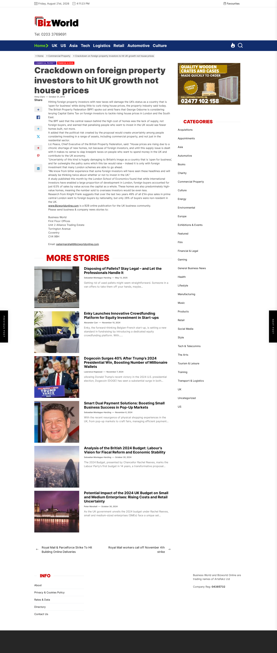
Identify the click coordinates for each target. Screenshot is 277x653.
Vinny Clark (39, 97)
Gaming (182, 259)
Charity (182, 172)
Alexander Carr (91, 322)
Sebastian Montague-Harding (97, 277)
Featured (183, 233)
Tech (85, 45)
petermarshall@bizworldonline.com (77, 244)
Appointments (186, 138)
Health (182, 276)
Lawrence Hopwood (93, 372)
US (63, 45)
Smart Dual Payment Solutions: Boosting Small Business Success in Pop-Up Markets (124, 405)
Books (181, 164)
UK (54, 45)
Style (181, 337)
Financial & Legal (66, 63)
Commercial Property (45, 63)
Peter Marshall (90, 506)
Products (183, 311)
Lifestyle (183, 285)
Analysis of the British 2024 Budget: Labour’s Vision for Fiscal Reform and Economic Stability (124, 450)
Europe (182, 216)
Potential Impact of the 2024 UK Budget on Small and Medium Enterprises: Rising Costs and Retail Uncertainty (126, 497)
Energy (182, 198)
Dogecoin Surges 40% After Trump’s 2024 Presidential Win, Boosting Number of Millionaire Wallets (125, 362)
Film (180, 242)
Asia (73, 45)
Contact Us (41, 614)
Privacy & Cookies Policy (49, 592)
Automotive (138, 45)
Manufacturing (186, 294)
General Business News (192, 268)
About (38, 585)
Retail (118, 45)
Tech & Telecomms (189, 345)
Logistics (101, 45)
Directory (40, 606)
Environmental (186, 207)
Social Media (185, 328)
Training (182, 371)
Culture (160, 45)
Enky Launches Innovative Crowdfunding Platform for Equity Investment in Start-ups (121, 315)
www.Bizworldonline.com (63, 205)
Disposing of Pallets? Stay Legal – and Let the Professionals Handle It (123, 270)
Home (39, 45)
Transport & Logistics (191, 380)
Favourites (233, 3)
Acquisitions (185, 129)
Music (181, 302)
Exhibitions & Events (190, 224)
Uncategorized (187, 397)
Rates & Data (42, 599)
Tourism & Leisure (188, 363)
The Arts (183, 354)
